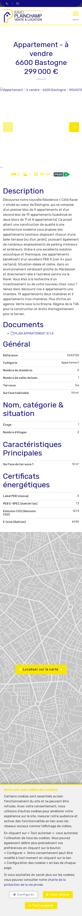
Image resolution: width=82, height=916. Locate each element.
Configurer (25, 894)
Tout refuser (59, 894)
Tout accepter (43, 905)
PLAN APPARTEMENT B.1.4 (34, 333)
